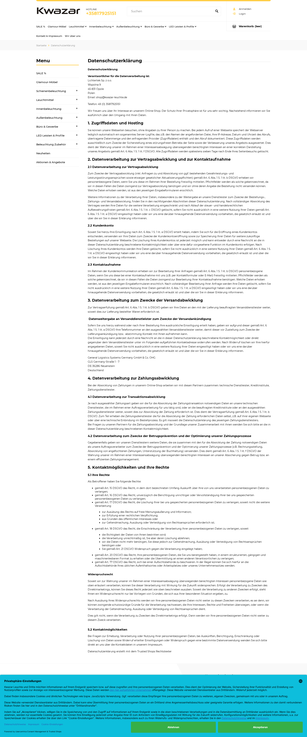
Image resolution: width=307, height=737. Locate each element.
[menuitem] (40, 26)
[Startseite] (58, 11)
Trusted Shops (146, 651)
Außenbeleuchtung (49, 117)
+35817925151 (101, 13)
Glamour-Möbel (47, 82)
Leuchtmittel (45, 100)
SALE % (41, 73)
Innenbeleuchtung (48, 108)
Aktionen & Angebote (50, 162)
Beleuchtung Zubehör (51, 144)
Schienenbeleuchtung (51, 91)
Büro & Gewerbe (47, 126)
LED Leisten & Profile (50, 135)
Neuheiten (43, 153)
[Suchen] (217, 11)
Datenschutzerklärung (102, 651)
